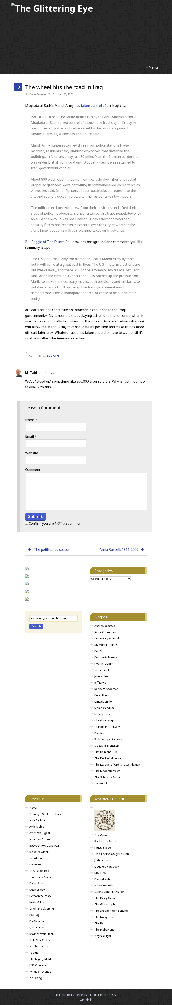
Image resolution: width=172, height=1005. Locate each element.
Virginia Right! (103, 936)
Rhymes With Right (41, 934)
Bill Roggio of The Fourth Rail (48, 241)
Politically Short (103, 879)
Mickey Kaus (102, 714)
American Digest (39, 833)
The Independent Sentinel (111, 911)
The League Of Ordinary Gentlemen (117, 764)
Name (31, 419)
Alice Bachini (37, 820)
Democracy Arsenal (106, 638)
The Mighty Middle (41, 959)
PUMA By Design (104, 885)
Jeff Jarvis (100, 682)
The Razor (101, 923)
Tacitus (33, 953)
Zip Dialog (35, 978)
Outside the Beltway (107, 727)
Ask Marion (101, 835)
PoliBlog (34, 915)
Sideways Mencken (106, 745)
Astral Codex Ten (105, 632)
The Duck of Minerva (107, 758)
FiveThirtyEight (103, 664)
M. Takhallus (35, 372)
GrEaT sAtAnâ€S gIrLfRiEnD (111, 854)
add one (53, 355)
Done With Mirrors (105, 657)
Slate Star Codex (39, 940)
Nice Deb (100, 873)
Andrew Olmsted (105, 626)
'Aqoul (33, 808)
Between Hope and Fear (44, 845)
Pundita (99, 733)
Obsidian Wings (104, 720)
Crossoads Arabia (40, 877)
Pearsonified (87, 995)
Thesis (111, 995)
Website (31, 453)
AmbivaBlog (36, 826)
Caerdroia (35, 858)
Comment (32, 469)
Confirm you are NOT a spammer (54, 523)
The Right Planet (104, 929)
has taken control (88, 105)
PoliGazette (36, 921)
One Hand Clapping (41, 908)
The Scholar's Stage (107, 777)
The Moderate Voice (107, 771)
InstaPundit (101, 670)
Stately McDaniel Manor (109, 892)
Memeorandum (104, 708)
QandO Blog (37, 927)
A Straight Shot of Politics (45, 814)
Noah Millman (37, 902)
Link (51, 372)
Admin (86, 999)
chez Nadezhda (39, 871)
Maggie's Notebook (106, 866)
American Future (39, 839)
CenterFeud (36, 864)
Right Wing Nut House (108, 739)
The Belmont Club (105, 752)
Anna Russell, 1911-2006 (119, 549)
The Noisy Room (104, 917)
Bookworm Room (105, 841)
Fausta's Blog (102, 847)
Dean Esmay (37, 889)
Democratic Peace (40, 896)
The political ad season (52, 549)
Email (31, 436)
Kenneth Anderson (106, 689)
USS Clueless (37, 965)
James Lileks (102, 676)
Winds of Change (40, 971)
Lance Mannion (103, 701)
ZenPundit (101, 783)
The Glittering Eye (105, 904)
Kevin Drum (101, 695)
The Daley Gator (104, 898)
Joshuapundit (102, 860)
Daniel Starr (36, 883)
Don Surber (101, 651)
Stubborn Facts (38, 946)
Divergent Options (106, 645)
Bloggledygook (39, 852)
